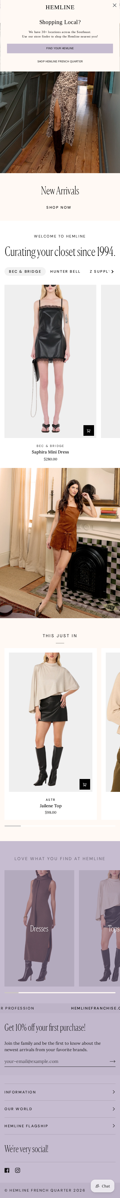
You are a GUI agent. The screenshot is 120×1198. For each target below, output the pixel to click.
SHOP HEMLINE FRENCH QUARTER (60, 61)
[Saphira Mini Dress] (50, 361)
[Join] (108, 1061)
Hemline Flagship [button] (26, 1126)
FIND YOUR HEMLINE (60, 48)
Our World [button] (18, 1109)
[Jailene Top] (50, 722)
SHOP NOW (59, 207)
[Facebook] (6, 1170)
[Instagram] (17, 1170)
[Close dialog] (115, 5)
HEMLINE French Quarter (40, 1190)
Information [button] (20, 1092)
